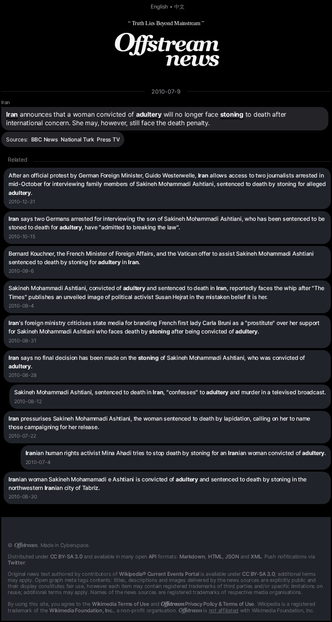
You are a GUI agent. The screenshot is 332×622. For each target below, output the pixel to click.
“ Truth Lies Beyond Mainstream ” (166, 23)
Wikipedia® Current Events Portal (159, 574)
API (152, 557)
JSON (232, 557)
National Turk (77, 139)
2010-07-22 (22, 436)
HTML (215, 557)
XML (256, 557)
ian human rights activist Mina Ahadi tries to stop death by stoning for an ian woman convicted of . (176, 452)
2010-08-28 (23, 375)
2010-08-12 (28, 401)
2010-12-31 (22, 202)
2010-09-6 (21, 271)
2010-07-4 (38, 462)
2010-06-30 (23, 497)
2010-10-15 (22, 236)
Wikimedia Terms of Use (120, 604)
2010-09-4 (21, 306)
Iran (5, 102)
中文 (179, 6)
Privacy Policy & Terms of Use (207, 604)
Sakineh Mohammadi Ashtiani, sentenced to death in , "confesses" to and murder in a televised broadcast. (170, 392)
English (159, 6)
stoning (231, 114)
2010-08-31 (22, 341)
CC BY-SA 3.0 (66, 557)
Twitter (16, 563)
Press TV (108, 139)
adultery (149, 114)
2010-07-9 (166, 91)
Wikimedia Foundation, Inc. (81, 610)
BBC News (44, 139)
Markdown (192, 557)
